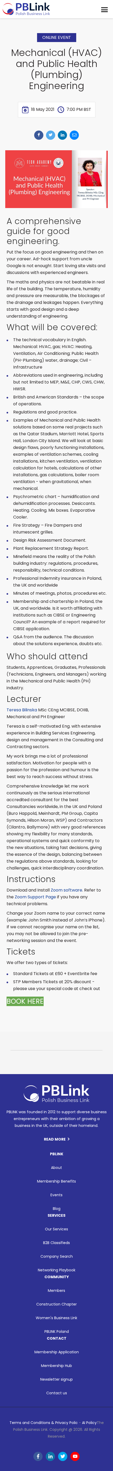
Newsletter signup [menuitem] (56, 1379)
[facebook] (38, 135)
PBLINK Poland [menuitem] (56, 1331)
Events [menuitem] (56, 1195)
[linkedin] (62, 135)
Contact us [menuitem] (56, 1393)
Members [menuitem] (56, 1290)
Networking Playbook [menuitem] (56, 1270)
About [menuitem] (56, 1167)
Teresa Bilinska (22, 710)
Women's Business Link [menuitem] (56, 1317)
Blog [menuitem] (56, 1208)
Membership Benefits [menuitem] (56, 1181)
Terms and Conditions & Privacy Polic (43, 1422)
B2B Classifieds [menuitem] (56, 1242)
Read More (55, 1139)
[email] (74, 135)
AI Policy (89, 1422)
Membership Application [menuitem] (56, 1352)
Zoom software (66, 890)
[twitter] (50, 135)
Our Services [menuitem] (56, 1229)
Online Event (56, 37)
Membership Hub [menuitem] (56, 1365)
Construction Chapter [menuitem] (56, 1304)
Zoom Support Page (35, 897)
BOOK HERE (25, 1001)
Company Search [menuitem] (56, 1256)
